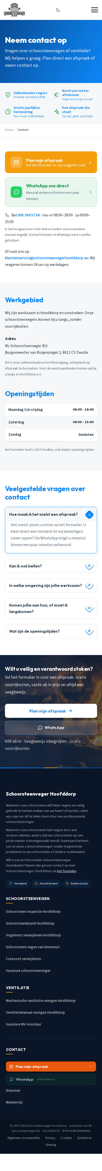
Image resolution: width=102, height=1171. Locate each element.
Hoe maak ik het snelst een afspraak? (43, 514)
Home (9, 130)
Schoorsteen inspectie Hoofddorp (33, 911)
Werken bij (14, 1102)
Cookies (66, 1138)
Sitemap (51, 1145)
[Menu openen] (94, 9)
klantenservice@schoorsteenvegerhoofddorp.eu (46, 258)
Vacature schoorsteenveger (28, 970)
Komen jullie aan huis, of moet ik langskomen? (38, 608)
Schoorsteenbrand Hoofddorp (30, 923)
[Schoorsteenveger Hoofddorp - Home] (14, 10)
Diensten (13, 1090)
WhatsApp (54, 727)
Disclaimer (84, 1138)
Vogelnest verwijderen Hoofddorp (33, 935)
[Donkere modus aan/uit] (58, 10)
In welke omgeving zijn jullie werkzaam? (45, 585)
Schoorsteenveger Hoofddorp (47, 1125)
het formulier (66, 871)
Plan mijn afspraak (47, 710)
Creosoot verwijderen (23, 959)
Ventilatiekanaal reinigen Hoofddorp (35, 1012)
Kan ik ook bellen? (25, 566)
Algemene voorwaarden (23, 1138)
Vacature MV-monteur (23, 1024)
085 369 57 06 (29, 215)
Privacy (50, 1138)
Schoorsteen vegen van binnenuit (33, 947)
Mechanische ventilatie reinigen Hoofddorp (41, 1000)
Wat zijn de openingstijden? (34, 631)
